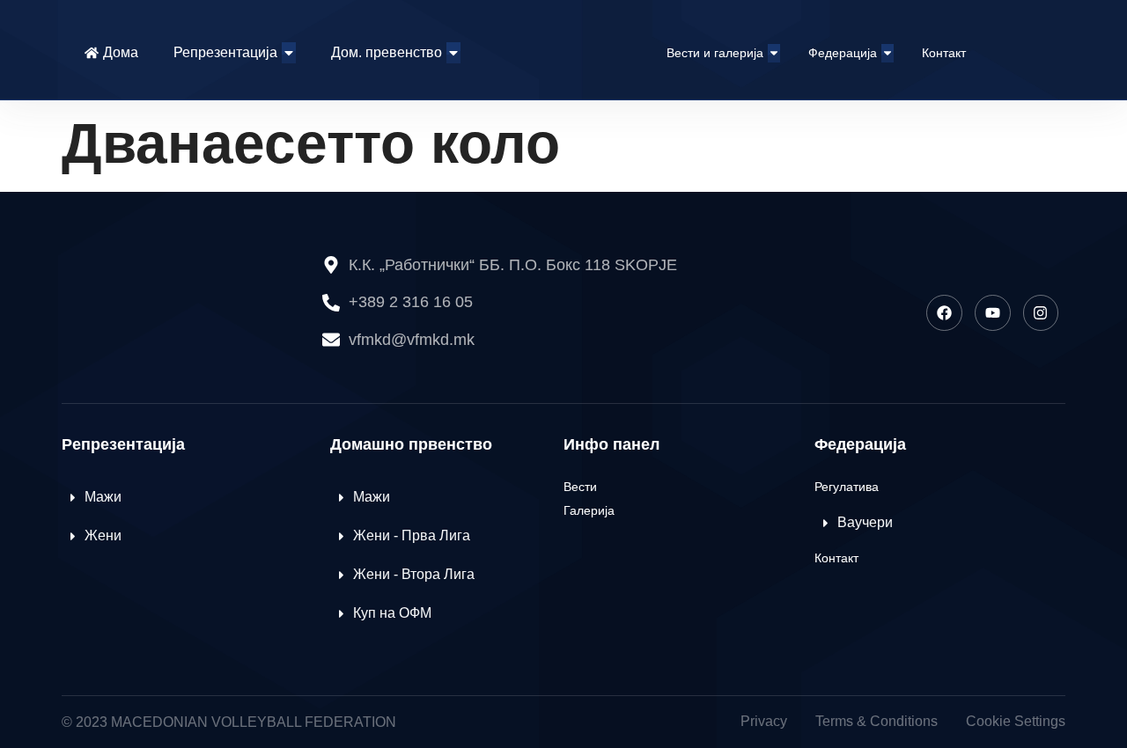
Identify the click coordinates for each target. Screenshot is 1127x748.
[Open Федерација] (887, 53)
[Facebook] (944, 313)
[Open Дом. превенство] (453, 52)
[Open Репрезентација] (289, 52)
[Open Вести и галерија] (774, 53)
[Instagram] (1041, 313)
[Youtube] (993, 313)
